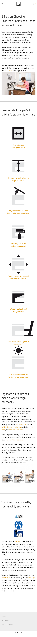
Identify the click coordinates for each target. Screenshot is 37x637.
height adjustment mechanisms (12, 427)
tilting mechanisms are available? (18, 213)
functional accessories (16, 430)
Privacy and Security (7, 624)
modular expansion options (16, 440)
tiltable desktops (21, 424)
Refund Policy (5, 620)
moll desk (17, 541)
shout (10, 71)
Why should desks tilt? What (18, 211)
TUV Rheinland (6, 577)
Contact (4, 617)
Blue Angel (31, 577)
